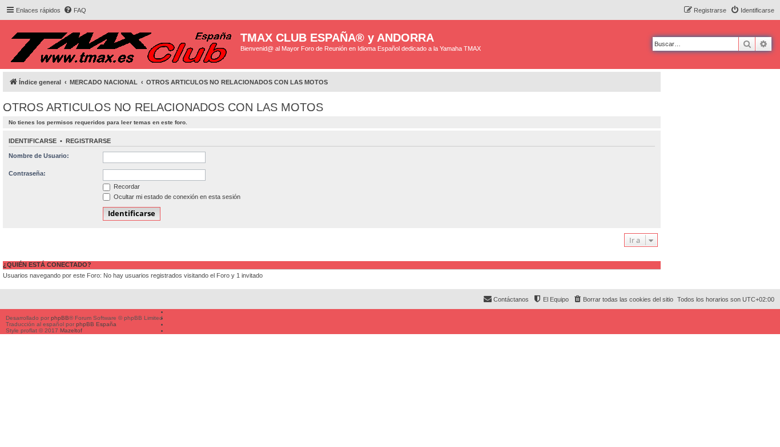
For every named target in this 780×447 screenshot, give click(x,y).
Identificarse (33, 140)
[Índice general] (121, 44)
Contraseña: (27, 173)
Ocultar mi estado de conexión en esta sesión (176, 196)
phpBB (60, 318)
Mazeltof (71, 330)
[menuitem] (74, 10)
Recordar (126, 186)
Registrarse (88, 140)
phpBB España (96, 324)
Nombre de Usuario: (39, 155)
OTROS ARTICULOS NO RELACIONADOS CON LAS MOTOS (163, 107)
